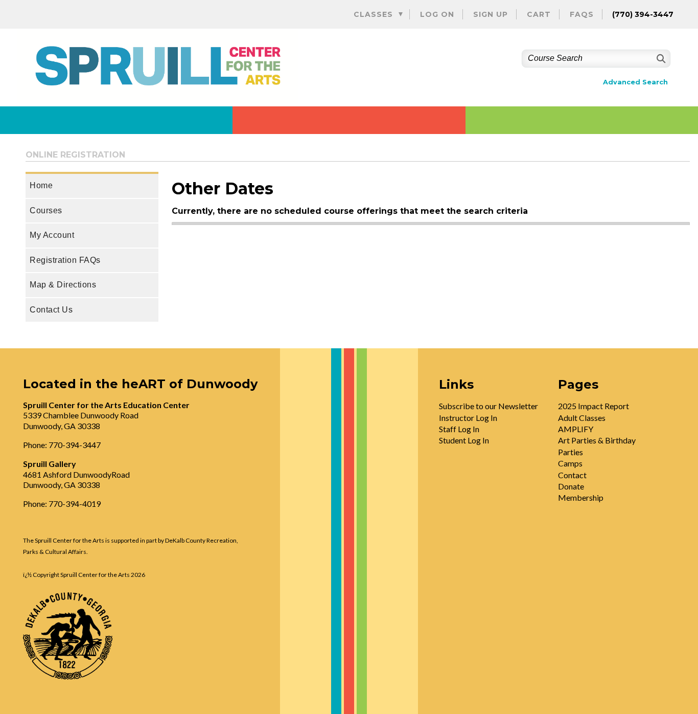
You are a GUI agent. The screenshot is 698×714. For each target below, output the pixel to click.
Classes (373, 14)
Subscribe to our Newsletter (488, 406)
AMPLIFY (575, 429)
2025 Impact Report (593, 406)
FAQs (582, 14)
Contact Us (51, 309)
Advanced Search (635, 82)
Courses (46, 210)
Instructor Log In (468, 417)
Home (41, 185)
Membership (580, 497)
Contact (572, 475)
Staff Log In (459, 429)
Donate (571, 486)
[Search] (660, 58)
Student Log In (464, 440)
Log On (437, 14)
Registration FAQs (65, 260)
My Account (52, 235)
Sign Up (490, 14)
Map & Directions (63, 284)
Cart (539, 14)
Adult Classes (582, 417)
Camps (570, 463)
